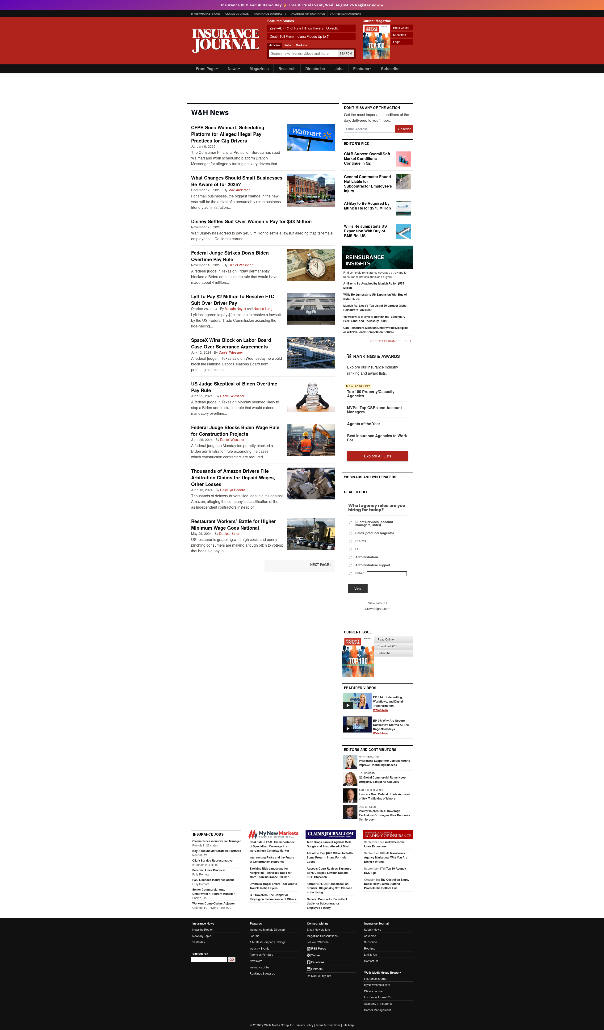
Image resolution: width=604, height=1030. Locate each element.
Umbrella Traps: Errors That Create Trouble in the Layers (273, 886)
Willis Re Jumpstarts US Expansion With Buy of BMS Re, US (365, 230)
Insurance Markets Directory (267, 929)
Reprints (369, 948)
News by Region (203, 929)
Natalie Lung (263, 308)
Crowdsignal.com (377, 609)
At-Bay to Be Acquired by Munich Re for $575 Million (367, 206)
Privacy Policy (304, 1025)
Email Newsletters (318, 929)
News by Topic (201, 936)
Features (361, 68)
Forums (254, 936)
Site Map (348, 1025)
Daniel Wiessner (240, 265)
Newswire (256, 961)
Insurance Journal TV (270, 13)
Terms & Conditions (327, 1025)
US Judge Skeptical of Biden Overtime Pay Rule (234, 387)
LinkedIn (316, 969)
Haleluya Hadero (232, 489)
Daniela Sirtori (229, 533)
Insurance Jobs (259, 967)
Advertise (370, 936)
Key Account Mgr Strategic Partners (216, 851)
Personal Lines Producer (209, 870)
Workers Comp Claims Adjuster (213, 903)
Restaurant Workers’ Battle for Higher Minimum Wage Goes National (233, 524)
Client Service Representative (212, 860)
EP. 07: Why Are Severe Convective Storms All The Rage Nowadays (391, 726)
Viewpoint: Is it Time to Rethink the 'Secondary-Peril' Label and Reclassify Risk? (374, 318)
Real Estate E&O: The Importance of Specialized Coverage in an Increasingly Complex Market (272, 846)
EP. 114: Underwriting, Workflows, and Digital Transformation (388, 703)
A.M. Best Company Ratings (267, 942)
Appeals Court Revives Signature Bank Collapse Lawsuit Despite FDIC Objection (329, 872)
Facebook (317, 962)
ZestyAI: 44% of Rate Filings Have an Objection (305, 28)
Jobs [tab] (288, 45)
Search (346, 53)
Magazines (259, 68)
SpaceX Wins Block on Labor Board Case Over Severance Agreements (231, 343)
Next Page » (321, 564)
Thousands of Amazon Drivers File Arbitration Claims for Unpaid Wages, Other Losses (233, 477)
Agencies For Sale (261, 954)
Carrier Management (345, 13)
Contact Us (371, 961)
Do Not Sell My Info (319, 976)
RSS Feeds (318, 948)
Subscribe (399, 35)
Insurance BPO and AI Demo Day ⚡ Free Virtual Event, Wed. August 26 (302, 5)
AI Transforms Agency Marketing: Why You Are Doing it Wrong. (385, 857)
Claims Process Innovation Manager (216, 841)
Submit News (372, 929)
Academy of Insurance (308, 13)
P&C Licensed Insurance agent (213, 880)
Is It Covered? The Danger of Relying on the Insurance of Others (273, 897)
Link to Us (370, 954)
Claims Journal (237, 13)
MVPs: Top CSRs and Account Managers (374, 410)
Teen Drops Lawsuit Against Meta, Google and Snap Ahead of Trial (329, 844)
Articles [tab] (274, 45)
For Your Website (318, 942)
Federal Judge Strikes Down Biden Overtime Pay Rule (230, 256)
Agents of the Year (363, 423)
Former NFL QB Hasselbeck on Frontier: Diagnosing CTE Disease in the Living (329, 888)
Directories (315, 68)
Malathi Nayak (235, 308)
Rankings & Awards (262, 973)
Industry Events (259, 948)
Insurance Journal (375, 978)
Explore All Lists (377, 456)
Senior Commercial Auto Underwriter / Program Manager (213, 891)
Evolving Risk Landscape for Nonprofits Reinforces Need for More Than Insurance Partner (271, 872)
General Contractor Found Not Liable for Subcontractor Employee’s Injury (368, 183)
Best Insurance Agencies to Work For (377, 438)
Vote (357, 588)
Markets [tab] (301, 45)
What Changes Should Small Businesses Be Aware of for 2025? (236, 181)
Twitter (315, 955)
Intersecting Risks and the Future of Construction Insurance (272, 859)
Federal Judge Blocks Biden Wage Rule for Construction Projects (235, 430)
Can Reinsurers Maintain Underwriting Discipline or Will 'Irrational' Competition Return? (375, 330)
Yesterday (198, 942)
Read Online (401, 27)
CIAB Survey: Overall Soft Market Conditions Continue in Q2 (367, 158)
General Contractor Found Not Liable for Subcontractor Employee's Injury (327, 903)
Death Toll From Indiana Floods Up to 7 (299, 36)
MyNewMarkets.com (205, 13)
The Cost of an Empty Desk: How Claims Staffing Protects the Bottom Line (386, 883)
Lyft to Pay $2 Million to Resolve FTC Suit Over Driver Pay (232, 299)
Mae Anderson (239, 190)
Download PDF (387, 646)
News (233, 68)
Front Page (206, 68)
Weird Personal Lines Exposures (384, 844)
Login (396, 42)
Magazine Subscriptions (322, 936)
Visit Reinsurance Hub (388, 341)
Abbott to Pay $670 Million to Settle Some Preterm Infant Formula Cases (330, 857)
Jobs (339, 68)
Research (287, 68)
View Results (377, 603)
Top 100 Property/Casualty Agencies (370, 393)
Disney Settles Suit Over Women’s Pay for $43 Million (251, 221)
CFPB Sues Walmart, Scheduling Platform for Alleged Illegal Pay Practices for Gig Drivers (227, 134)
